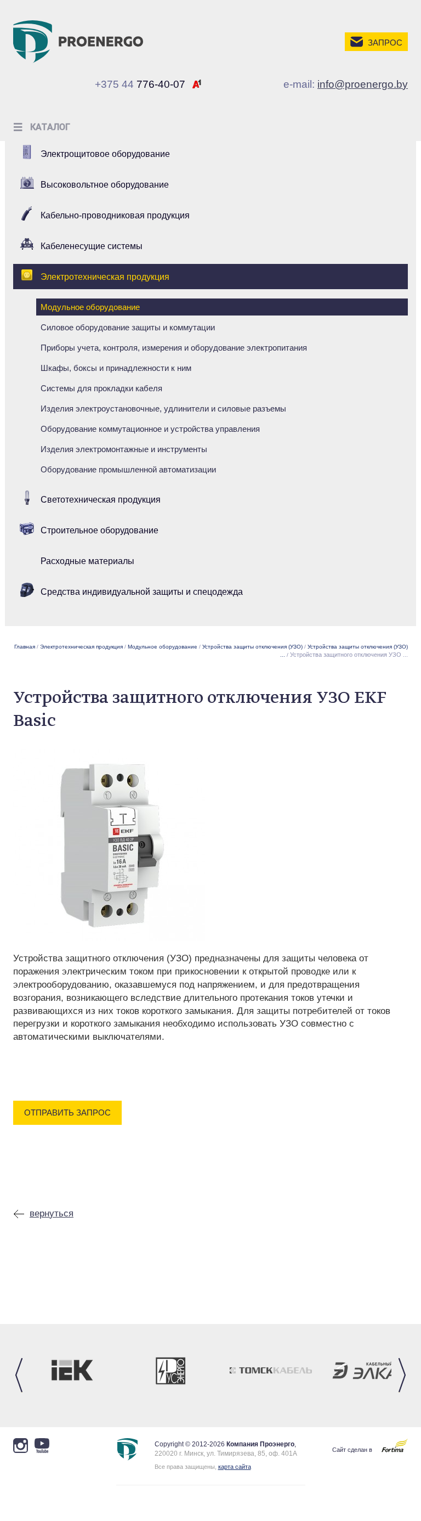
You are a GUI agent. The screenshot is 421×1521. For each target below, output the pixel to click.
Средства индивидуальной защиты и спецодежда (142, 591)
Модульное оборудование (90, 307)
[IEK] (71, 1370)
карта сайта (234, 1466)
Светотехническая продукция (101, 499)
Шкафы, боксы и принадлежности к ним (116, 368)
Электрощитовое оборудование (105, 154)
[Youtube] (20, 1445)
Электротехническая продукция (105, 276)
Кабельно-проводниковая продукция (115, 215)
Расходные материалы (87, 561)
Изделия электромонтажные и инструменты (124, 449)
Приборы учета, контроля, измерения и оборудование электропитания (174, 347)
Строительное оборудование (99, 530)
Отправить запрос (67, 1112)
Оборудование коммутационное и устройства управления (150, 428)
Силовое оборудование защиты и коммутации (128, 327)
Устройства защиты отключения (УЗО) (252, 647)
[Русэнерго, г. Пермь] (171, 1370)
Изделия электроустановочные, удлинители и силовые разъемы (163, 408)
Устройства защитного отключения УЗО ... (349, 654)
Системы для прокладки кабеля (101, 388)
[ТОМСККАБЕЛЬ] (271, 1370)
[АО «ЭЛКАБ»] (371, 1370)
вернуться (51, 1213)
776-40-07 (140, 84)
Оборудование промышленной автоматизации (128, 469)
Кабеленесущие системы (92, 246)
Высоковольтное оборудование (105, 184)
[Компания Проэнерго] (78, 41)
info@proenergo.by (362, 84)
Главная (24, 647)
